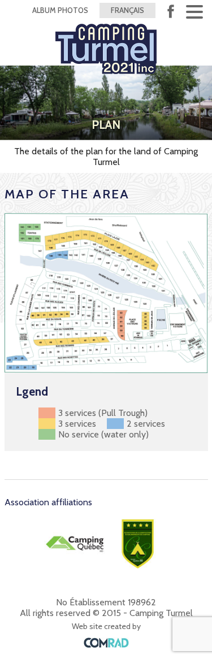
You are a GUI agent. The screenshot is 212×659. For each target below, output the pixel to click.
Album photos (60, 10)
